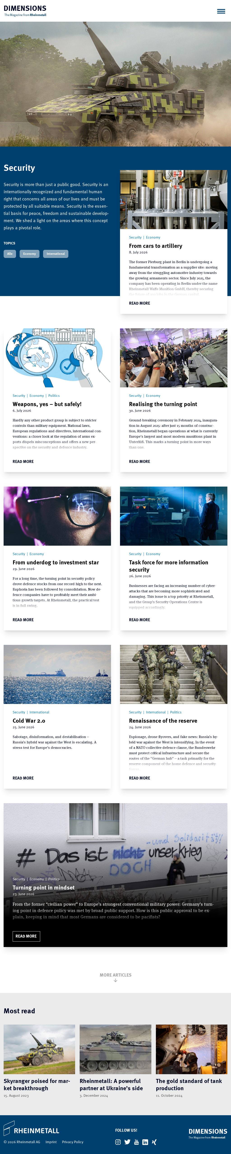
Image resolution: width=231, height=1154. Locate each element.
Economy (29, 253)
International (56, 253)
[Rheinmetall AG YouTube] (136, 1142)
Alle (9, 253)
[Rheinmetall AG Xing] (154, 1142)
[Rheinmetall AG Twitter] (127, 1142)
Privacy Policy (72, 1142)
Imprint (51, 1142)
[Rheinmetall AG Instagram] (118, 1142)
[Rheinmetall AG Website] (43, 1128)
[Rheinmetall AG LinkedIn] (145, 1142)
